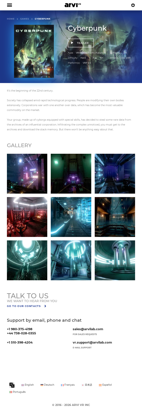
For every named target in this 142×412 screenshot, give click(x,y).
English (29, 384)
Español (107, 384)
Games (24, 19)
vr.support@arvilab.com (92, 342)
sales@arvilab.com (88, 329)
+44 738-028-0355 (21, 333)
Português (19, 391)
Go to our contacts (24, 306)
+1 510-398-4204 (20, 342)
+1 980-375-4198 (19, 329)
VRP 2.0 (87, 63)
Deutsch (48, 384)
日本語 (88, 384)
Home (11, 19)
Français (69, 384)
